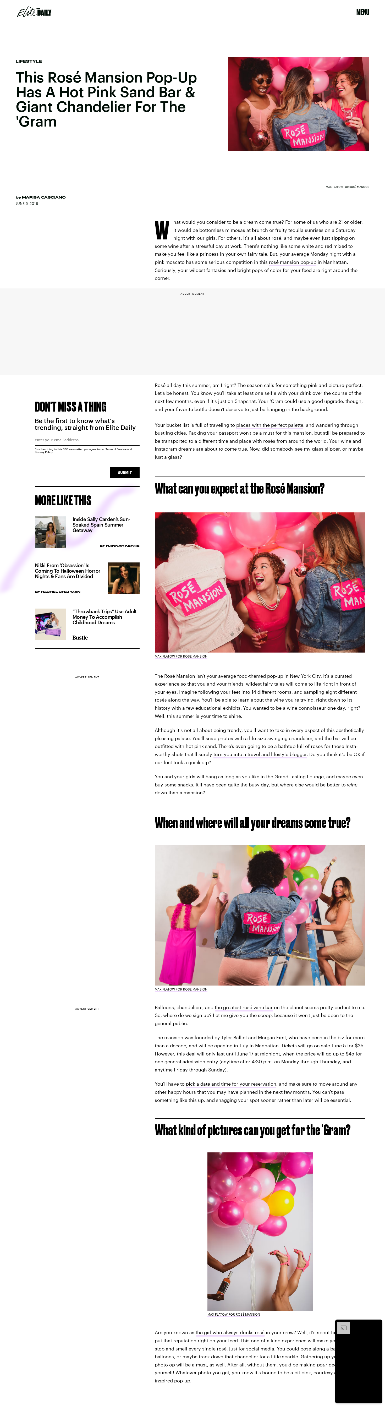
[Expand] (341, 1324)
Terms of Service (116, 449)
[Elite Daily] (34, 11)
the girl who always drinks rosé (230, 1332)
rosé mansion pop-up (292, 262)
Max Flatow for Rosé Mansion (347, 186)
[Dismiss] (376, 1324)
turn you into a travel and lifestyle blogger (260, 754)
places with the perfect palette (269, 425)
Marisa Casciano (44, 197)
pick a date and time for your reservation (231, 1084)
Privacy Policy (44, 451)
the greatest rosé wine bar (244, 1007)
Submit (125, 472)
